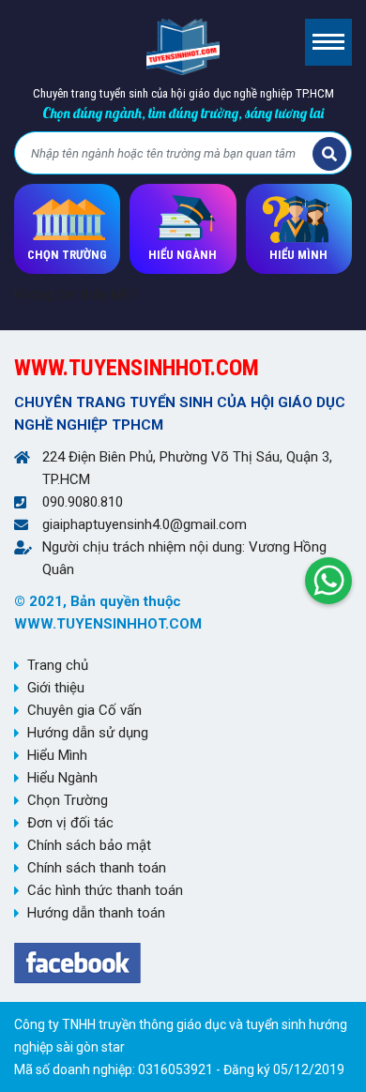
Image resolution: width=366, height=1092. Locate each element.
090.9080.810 (82, 501)
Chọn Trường (67, 800)
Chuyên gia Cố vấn (84, 710)
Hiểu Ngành (62, 777)
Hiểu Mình (57, 755)
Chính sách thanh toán (96, 867)
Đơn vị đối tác (70, 822)
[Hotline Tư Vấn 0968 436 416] (328, 576)
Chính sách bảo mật (89, 845)
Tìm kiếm (329, 154)
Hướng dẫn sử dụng (87, 732)
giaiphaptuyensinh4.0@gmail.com (144, 524)
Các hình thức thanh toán (105, 890)
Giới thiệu (55, 687)
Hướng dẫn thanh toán (96, 912)
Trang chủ (57, 665)
